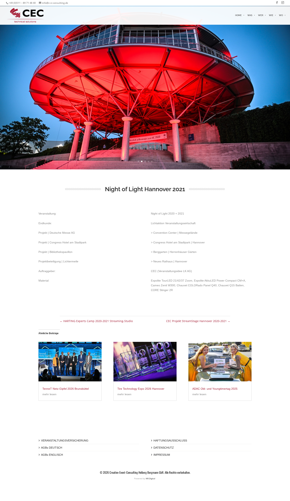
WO (281, 15)
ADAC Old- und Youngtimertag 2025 (215, 388)
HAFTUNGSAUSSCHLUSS (170, 440)
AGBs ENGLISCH (52, 454)
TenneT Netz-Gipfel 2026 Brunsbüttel (65, 388)
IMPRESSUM (161, 454)
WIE (271, 15)
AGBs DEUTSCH (51, 447)
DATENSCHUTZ (163, 447)
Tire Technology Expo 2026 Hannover (140, 388)
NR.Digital (150, 478)
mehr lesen (49, 394)
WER (260, 15)
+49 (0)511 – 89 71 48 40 (22, 3)
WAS (249, 15)
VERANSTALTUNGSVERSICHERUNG (64, 440)
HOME (238, 15)
